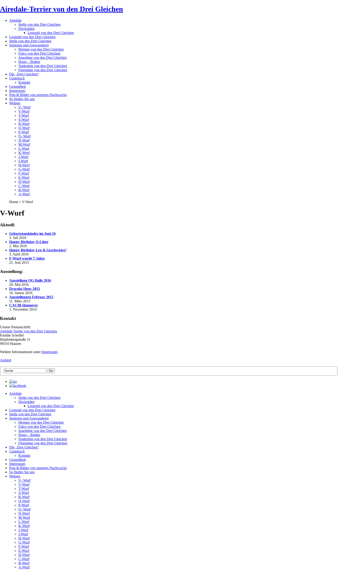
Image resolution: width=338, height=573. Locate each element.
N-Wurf (24, 140)
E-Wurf (23, 177)
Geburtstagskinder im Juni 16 (32, 233)
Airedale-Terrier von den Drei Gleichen (61, 9)
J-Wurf (23, 157)
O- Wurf (24, 136)
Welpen (14, 103)
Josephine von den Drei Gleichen (42, 58)
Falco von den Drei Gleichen (39, 53)
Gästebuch (17, 78)
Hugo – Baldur (29, 62)
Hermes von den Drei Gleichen (41, 49)
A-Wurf (24, 194)
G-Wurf (24, 169)
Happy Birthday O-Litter (29, 242)
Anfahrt (5, 360)
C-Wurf (23, 186)
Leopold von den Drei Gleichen (51, 33)
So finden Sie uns (22, 99)
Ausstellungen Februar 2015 (31, 297)
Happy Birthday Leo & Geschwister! (37, 250)
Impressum (17, 91)
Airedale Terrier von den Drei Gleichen (28, 331)
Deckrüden (26, 29)
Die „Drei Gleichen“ (24, 74)
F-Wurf (23, 173)
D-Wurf (24, 182)
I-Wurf (23, 161)
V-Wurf (23, 111)
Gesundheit (17, 86)
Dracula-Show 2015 (24, 289)
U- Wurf (24, 107)
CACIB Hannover (23, 305)
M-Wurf (24, 144)
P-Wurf (23, 132)
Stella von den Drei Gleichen (39, 24)
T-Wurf (23, 115)
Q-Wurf (24, 128)
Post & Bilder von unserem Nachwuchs (38, 95)
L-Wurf (23, 148)
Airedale (15, 20)
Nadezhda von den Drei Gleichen (42, 66)
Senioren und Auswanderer (29, 45)
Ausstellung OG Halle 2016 (30, 280)
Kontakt (24, 82)
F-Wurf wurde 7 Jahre (27, 258)
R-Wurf (23, 124)
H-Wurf (24, 165)
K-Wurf (24, 153)
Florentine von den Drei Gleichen (42, 70)
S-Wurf (23, 120)
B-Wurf (23, 190)
